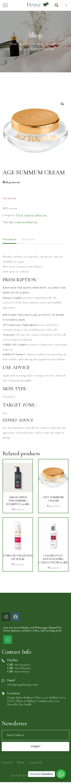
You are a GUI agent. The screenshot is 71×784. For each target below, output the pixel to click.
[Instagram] (6, 616)
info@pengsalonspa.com (22, 684)
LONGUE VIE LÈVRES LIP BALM (18, 557)
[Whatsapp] (7, 639)
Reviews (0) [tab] (28, 239)
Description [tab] (9, 239)
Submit (35, 746)
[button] (62, 104)
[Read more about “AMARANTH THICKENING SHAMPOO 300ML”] (17, 477)
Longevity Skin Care (49, 44)
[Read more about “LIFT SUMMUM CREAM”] (53, 477)
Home (13, 44)
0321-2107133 (21, 671)
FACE (27, 44)
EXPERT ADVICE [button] (18, 420)
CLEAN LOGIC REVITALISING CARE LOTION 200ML (53, 559)
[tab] (35, 420)
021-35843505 (22, 668)
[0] (45, 5)
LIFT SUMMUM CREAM (53, 498)
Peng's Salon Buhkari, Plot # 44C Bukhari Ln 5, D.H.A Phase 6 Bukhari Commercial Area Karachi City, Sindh (36, 701)
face (11, 222)
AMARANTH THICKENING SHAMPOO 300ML (18, 500)
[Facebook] (15, 616)
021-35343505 (22, 664)
